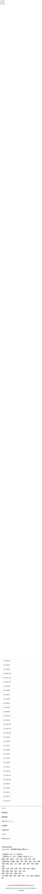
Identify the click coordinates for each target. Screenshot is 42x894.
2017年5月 (6, 754)
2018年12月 (7, 673)
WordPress (15, 888)
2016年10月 (7, 779)
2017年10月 (7, 733)
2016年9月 (6, 784)
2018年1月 (6, 720)
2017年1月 (6, 771)
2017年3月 (6, 762)
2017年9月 (6, 737)
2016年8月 (6, 788)
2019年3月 (6, 661)
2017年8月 (6, 741)
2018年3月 (6, 712)
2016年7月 (6, 792)
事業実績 (4, 817)
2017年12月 (7, 724)
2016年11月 (7, 775)
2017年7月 (6, 745)
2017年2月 (6, 767)
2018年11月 (7, 678)
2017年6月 (6, 750)
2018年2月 (6, 716)
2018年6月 (6, 699)
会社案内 (4, 826)
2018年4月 (6, 707)
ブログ (4, 834)
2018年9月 (6, 686)
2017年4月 (6, 758)
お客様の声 (5, 830)
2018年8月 (6, 690)
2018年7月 (6, 695)
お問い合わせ (6, 839)
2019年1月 (6, 669)
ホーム (4, 808)
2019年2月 (6, 665)
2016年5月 (6, 796)
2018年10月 (7, 682)
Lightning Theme (24, 888)
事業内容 (4, 812)
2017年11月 (7, 728)
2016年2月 (6, 801)
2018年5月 (6, 703)
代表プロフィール (7, 821)
